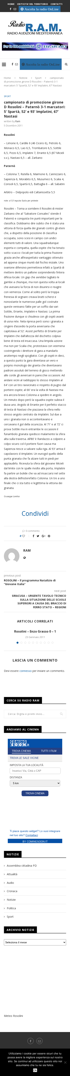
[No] (65, 1062)
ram (17, 121)
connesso (25, 671)
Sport (38, 78)
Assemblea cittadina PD (22, 865)
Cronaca (12, 891)
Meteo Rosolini (13, 1016)
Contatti (56, 4)
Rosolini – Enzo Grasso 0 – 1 (35, 631)
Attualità (12, 874)
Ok (35, 1070)
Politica (11, 908)
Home (11, 4)
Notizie (23, 78)
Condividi (35, 513)
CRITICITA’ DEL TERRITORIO (32, 4)
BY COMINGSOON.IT (35, 841)
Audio (10, 883)
